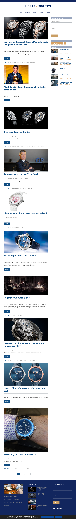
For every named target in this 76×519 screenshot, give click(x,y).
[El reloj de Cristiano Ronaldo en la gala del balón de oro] (26, 74)
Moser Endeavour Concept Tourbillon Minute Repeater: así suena (65, 57)
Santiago (14, 136)
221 (15, 474)
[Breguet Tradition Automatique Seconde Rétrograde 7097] (26, 329)
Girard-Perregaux (11, 178)
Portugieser (20, 468)
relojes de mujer (19, 227)
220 (13, 474)
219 (10, 474)
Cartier (6, 136)
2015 (10, 188)
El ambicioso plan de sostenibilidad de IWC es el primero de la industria (65, 76)
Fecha (13, 405)
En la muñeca (7, 458)
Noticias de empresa (28, 188)
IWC (16, 468)
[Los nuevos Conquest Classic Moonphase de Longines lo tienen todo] (26, 28)
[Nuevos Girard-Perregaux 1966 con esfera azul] (26, 374)
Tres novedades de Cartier (17, 132)
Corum (6, 178)
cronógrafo (19, 62)
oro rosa (33, 62)
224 (24, 474)
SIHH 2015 (37, 146)
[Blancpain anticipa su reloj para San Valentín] (26, 201)
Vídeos (22, 458)
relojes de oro (34, 360)
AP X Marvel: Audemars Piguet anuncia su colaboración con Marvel (64, 50)
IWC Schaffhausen (14, 458)
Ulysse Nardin (11, 259)
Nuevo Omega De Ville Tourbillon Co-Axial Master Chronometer (42, 488)
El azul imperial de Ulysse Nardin (20, 255)
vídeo (17, 273)
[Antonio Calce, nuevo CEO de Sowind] (26, 160)
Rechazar (58, 517)
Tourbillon (42, 146)
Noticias (9, 136)
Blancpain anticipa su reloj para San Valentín (26, 213)
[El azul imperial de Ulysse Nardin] (26, 242)
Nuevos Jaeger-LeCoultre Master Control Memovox (41, 494)
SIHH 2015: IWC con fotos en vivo (20, 454)
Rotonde (33, 146)
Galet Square (62, 68)
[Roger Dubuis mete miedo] (26, 285)
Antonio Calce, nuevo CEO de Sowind (22, 174)
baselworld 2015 (13, 62)
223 (21, 474)
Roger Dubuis (12, 315)
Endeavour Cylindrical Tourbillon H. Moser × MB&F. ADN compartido (42, 506)
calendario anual (13, 146)
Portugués (25, 468)
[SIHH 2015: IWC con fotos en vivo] (26, 430)
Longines (29, 62)
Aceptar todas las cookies (47, 517)
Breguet (6, 350)
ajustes (36, 517)
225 (26, 474)
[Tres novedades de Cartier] (26, 118)
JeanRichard (17, 178)
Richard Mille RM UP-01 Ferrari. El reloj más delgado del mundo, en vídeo (65, 82)
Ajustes (65, 517)
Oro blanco (22, 146)
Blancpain (7, 217)
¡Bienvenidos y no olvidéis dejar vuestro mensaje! (13, 507)
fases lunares (24, 62)
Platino (29, 146)
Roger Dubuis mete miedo (17, 298)
